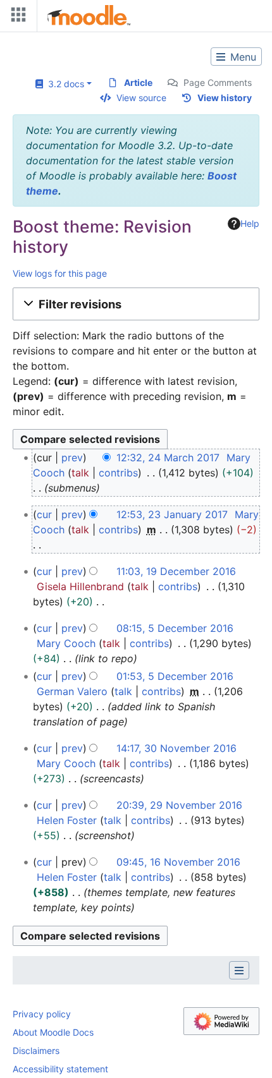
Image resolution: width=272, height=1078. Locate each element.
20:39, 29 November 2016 (179, 805)
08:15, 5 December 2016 (174, 628)
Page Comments (217, 82)
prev (72, 457)
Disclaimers (36, 1050)
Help (249, 223)
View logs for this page (60, 273)
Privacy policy (42, 1013)
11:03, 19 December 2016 (176, 571)
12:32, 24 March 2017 (167, 457)
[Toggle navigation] (16, 17)
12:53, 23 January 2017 (172, 514)
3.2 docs (63, 83)
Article (138, 82)
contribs (118, 472)
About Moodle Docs (53, 1032)
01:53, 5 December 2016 (174, 676)
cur (44, 514)
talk (80, 472)
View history (224, 97)
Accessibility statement (60, 1068)
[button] (136, 304)
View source (141, 97)
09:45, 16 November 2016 (178, 862)
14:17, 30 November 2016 (176, 748)
